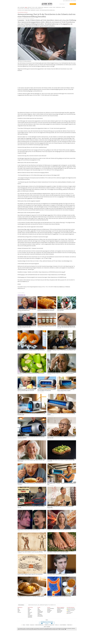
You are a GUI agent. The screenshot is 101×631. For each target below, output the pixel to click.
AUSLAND (50, 7)
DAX (18, 608)
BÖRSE (26, 7)
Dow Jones (19, 612)
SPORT (36, 7)
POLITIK (33, 7)
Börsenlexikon (21, 604)
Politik (29, 610)
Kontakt (48, 612)
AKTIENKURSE (22, 7)
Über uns (57, 624)
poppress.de (59, 612)
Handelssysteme (40, 611)
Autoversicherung (20, 12)
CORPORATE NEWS (32, 8)
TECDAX (19, 610)
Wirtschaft (29, 609)
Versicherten (26, 12)
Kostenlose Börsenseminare (59, 610)
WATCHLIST (74, 0)
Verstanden (63, 629)
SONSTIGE (63, 7)
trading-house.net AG (60, 608)
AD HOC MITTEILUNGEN (21, 8)
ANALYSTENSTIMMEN (27, 8)
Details (59, 629)
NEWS (19, 7)
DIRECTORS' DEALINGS (38, 8)
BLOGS (64, 0)
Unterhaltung (30, 615)
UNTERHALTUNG (40, 7)
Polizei (29, 614)
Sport (29, 611)
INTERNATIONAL (58, 7)
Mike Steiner (69, 624)
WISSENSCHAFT (46, 7)
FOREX (39, 609)
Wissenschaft (30, 612)
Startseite (26, 10)
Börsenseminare (40, 616)
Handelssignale (40, 612)
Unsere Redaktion (63, 624)
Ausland (29, 613)
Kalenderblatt (30, 617)
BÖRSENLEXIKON (68, 0)
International (30, 616)
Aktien (39, 613)
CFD (38, 608)
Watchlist (48, 609)
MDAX (19, 609)
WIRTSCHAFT (30, 7)
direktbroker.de (59, 611)
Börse (29, 10)
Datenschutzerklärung (39, 624)
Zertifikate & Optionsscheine (40, 615)
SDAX (18, 611)
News (24, 624)
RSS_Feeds (49, 611)
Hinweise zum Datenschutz (49, 624)
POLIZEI (54, 7)
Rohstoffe (39, 610)
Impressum (32, 624)
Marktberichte (33, 10)
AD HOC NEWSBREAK (50, 608)
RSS (71, 0)
